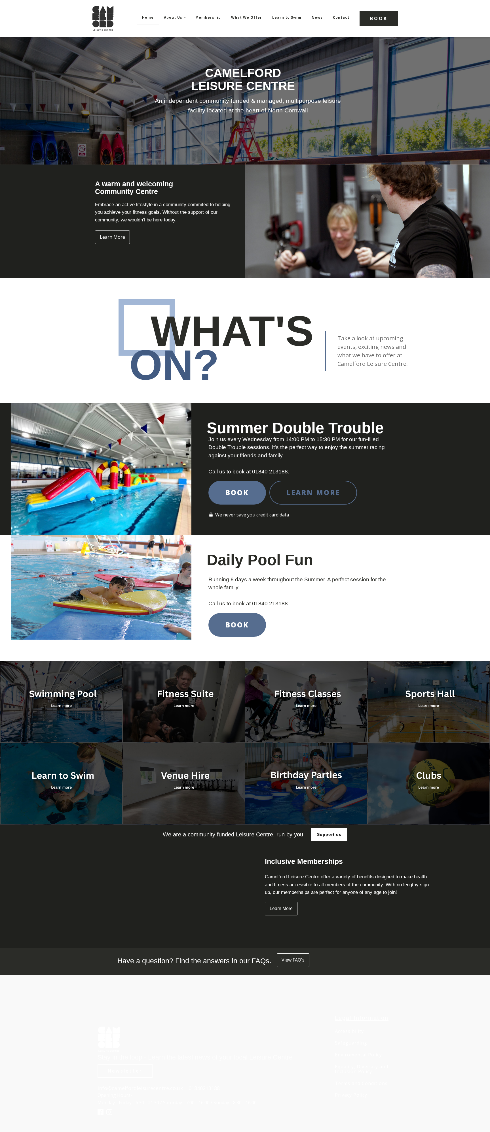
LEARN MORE (313, 492)
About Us (173, 17)
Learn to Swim (286, 17)
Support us (329, 834)
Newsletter (125, 1071)
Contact (341, 17)
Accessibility (349, 1031)
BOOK (379, 18)
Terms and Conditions (361, 1083)
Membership (208, 17)
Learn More (112, 237)
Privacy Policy (351, 1095)
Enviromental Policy (358, 1055)
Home (148, 17)
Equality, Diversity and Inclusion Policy (361, 1069)
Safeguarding (351, 1043)
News (317, 17)
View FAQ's (293, 960)
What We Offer (246, 17)
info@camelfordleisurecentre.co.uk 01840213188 (159, 1088)
